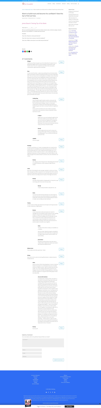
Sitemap (65, 381)
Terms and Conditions (65, 382)
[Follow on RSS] (55, 392)
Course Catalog (72, 0)
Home (23, 9)
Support (65, 379)
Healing (68, 3)
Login (78, 0)
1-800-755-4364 (25, 0)
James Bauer (25, 18)
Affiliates (65, 375)
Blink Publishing (52, 389)
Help (75, 0)
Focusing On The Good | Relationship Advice (73, 54)
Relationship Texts (29, 9)
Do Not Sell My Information (65, 376)
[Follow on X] (50, 392)
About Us (67, 0)
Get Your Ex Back (74, 3)
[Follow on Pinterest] (52, 392)
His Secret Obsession (35, 375)
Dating (53, 3)
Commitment (58, 3)
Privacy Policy (65, 378)
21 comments (38, 18)
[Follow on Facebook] (48, 392)
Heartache (64, 3)
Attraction (49, 3)
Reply (61, 62)
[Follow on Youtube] (46, 392)
